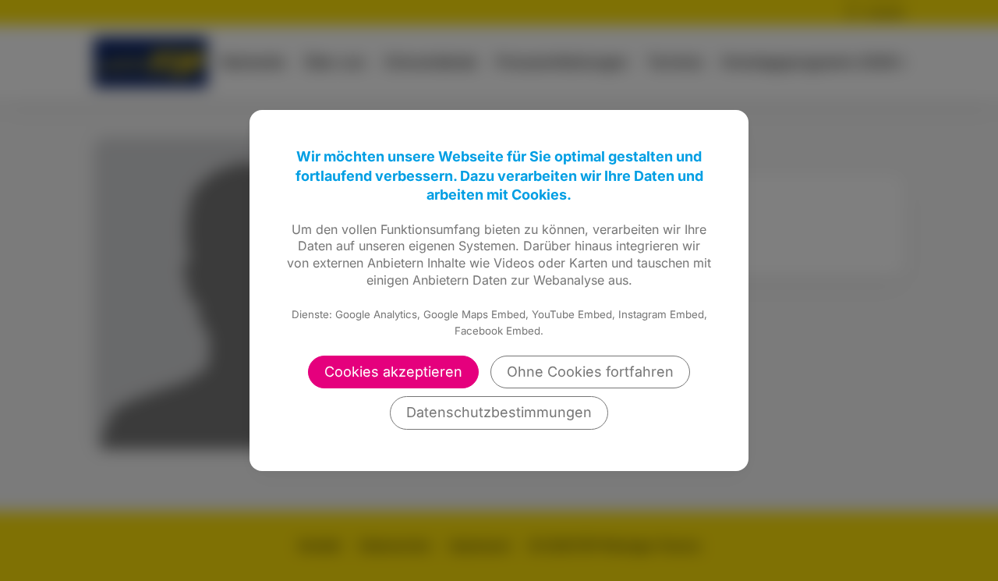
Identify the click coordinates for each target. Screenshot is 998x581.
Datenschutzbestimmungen (499, 412)
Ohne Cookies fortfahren (590, 371)
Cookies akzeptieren (393, 371)
